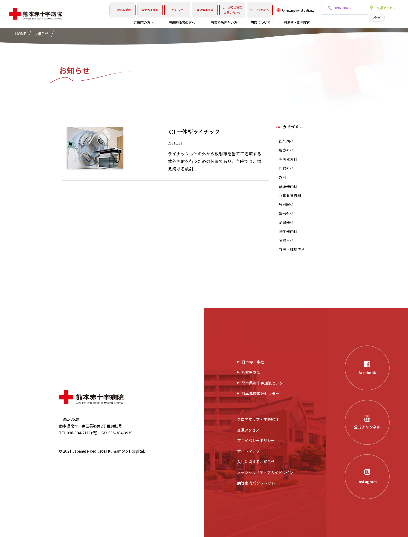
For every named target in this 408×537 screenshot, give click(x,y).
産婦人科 (286, 240)
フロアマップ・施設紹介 (258, 419)
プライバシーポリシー (256, 440)
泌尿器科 (286, 222)
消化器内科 (288, 231)
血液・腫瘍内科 (292, 249)
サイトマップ (248, 451)
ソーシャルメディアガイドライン (265, 472)
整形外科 (286, 213)
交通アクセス (248, 430)
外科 (282, 177)
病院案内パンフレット (256, 483)
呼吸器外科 (288, 159)
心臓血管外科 (290, 195)
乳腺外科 (286, 168)
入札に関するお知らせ (256, 461)
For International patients (297, 10)
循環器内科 (288, 186)
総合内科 (286, 141)
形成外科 (286, 150)
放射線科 (286, 204)
